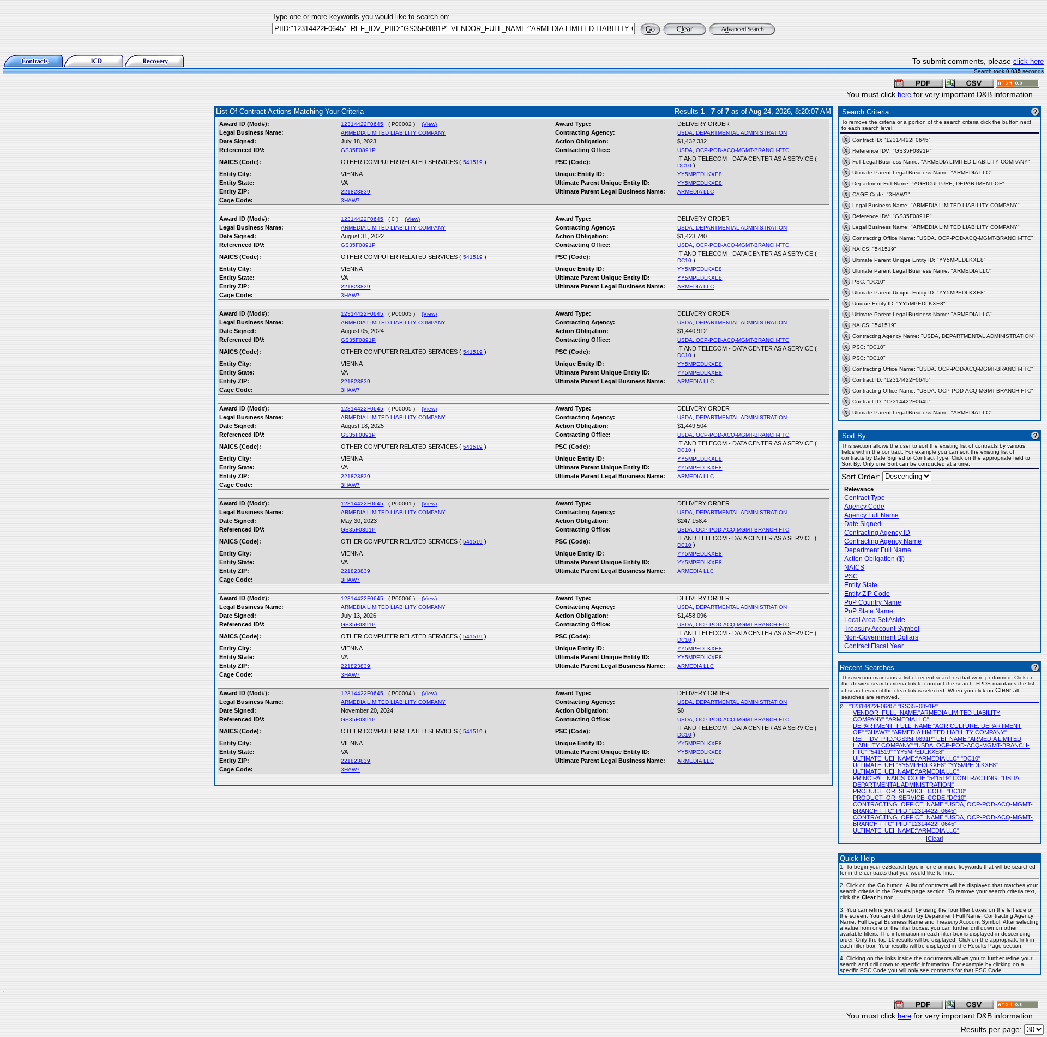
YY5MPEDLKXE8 (699, 174)
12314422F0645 (362, 124)
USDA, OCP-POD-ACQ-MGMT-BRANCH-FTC (733, 150)
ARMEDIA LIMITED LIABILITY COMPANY (393, 133)
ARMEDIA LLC (695, 192)
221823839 (355, 192)
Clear (935, 838)
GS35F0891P (358, 150)
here (904, 95)
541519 (473, 162)
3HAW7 (350, 200)
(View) (429, 124)
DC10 (684, 165)
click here (1028, 61)
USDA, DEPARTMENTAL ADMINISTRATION (732, 133)
